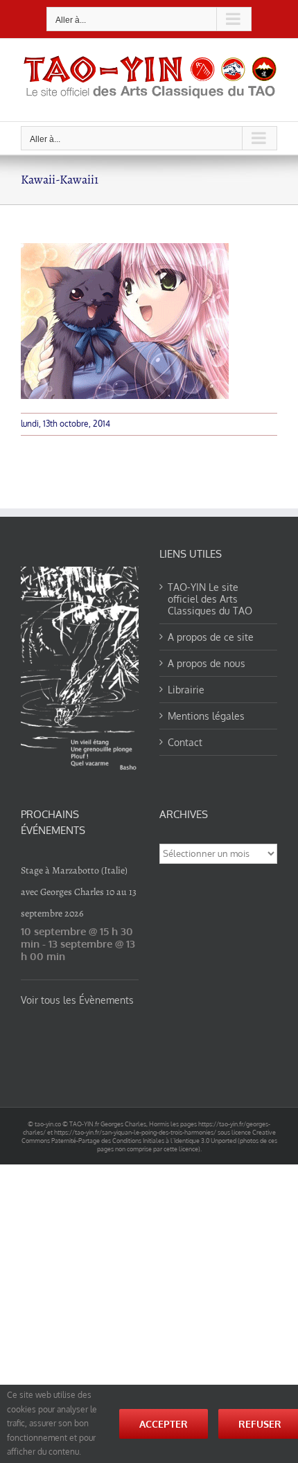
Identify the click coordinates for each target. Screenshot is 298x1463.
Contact (185, 742)
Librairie (186, 689)
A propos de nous (206, 663)
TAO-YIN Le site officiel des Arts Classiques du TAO (210, 599)
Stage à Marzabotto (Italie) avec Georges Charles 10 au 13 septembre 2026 (79, 892)
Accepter (163, 1424)
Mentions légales (206, 716)
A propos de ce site (211, 637)
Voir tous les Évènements (77, 1000)
